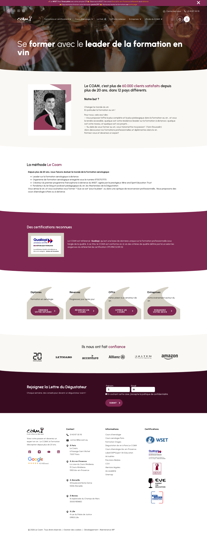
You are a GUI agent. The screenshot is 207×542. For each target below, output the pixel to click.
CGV (107, 464)
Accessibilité (110, 471)
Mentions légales (112, 467)
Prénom (109, 386)
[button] (57, 19)
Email (133, 386)
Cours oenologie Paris (114, 438)
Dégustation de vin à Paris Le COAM (121, 445)
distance (145, 1)
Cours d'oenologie (113, 434)
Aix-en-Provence (123, 1)
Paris (113, 1)
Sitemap (109, 474)
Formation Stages (113, 442)
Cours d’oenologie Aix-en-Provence (120, 449)
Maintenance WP (107, 530)
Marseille (135, 1)
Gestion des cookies (72, 530)
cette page (133, 4)
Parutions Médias (112, 460)
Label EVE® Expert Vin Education (119, 453)
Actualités (109, 456)
